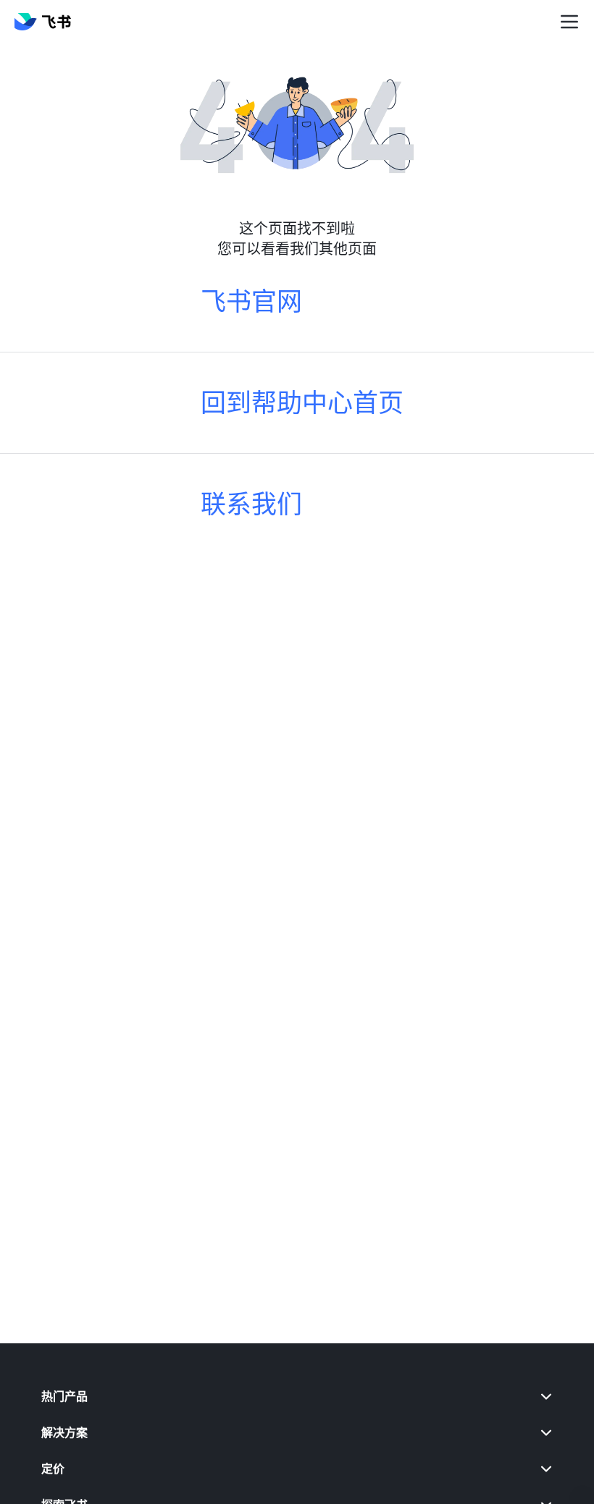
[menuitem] (297, 1396)
